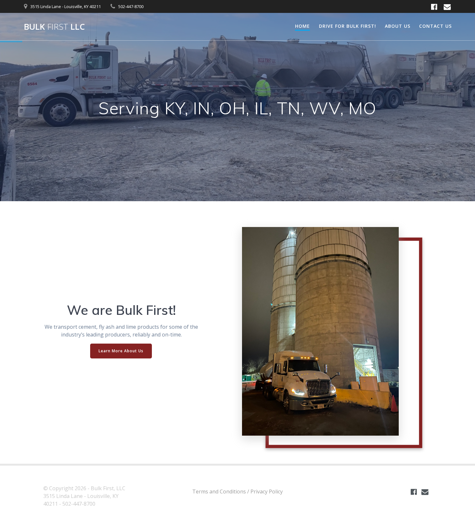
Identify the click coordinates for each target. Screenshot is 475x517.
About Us (397, 26)
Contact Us (435, 26)
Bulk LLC (54, 27)
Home (302, 26)
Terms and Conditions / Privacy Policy (237, 491)
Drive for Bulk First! (347, 26)
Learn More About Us (121, 351)
